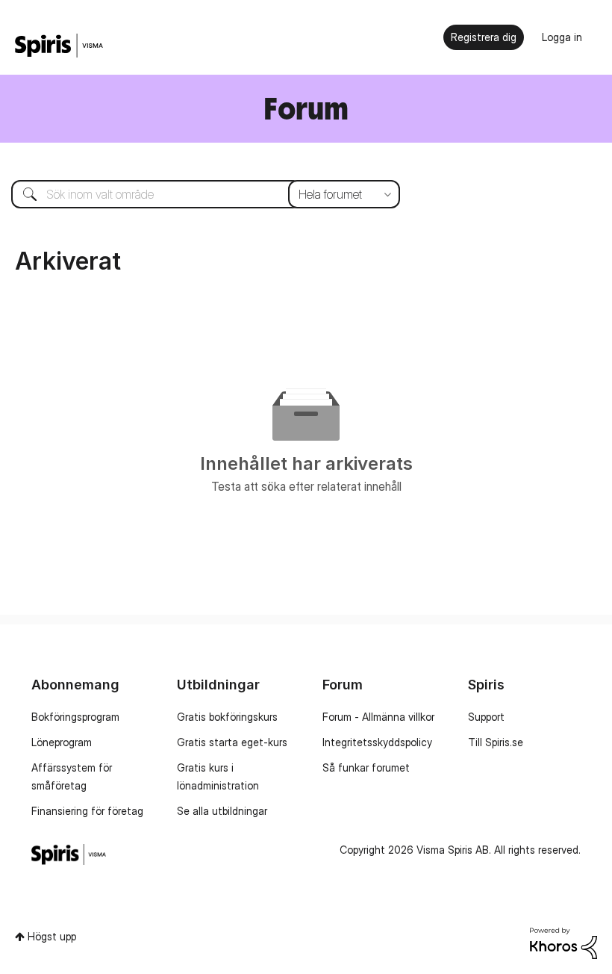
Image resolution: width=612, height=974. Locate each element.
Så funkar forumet (366, 767)
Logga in (562, 37)
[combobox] (194, 194)
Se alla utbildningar (222, 810)
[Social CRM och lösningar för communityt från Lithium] (563, 942)
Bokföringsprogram (75, 716)
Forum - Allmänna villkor (378, 716)
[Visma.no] (59, 46)
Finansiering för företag (87, 810)
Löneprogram (61, 742)
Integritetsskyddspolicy (377, 742)
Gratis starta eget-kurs (232, 742)
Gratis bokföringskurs (227, 716)
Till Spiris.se (495, 742)
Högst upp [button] (52, 936)
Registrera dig (483, 37)
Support (486, 716)
